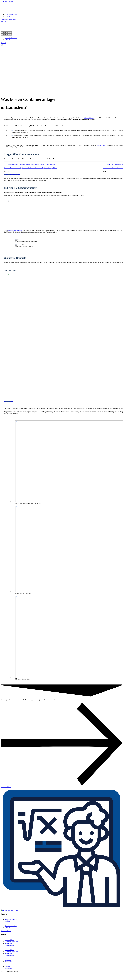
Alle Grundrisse (8, 401)
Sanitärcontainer (102, 145)
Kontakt (3, 21)
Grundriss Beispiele (11, 14)
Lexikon (7, 16)
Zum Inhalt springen (7, 1)
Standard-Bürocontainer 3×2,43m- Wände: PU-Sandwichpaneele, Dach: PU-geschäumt (30, 168)
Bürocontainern (88, 118)
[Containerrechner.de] (18, 11)
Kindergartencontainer (15, 230)
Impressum (8, 960)
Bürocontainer (9, 943)
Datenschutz (8, 961)
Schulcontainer (9, 940)
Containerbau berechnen (8, 19)
